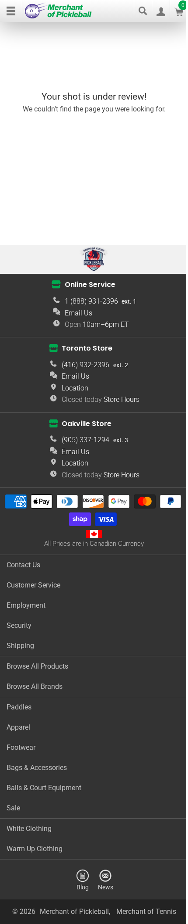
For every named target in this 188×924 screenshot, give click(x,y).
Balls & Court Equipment (44, 788)
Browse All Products (37, 666)
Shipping (20, 645)
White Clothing (29, 828)
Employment (26, 605)
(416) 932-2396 (85, 365)
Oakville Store (86, 424)
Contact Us (23, 565)
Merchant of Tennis (146, 911)
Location (75, 388)
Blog (83, 887)
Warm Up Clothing (35, 849)
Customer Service (33, 585)
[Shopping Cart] (178, 14)
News (105, 887)
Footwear (21, 747)
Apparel (18, 727)
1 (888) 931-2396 (91, 301)
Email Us (78, 313)
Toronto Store (87, 348)
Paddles (19, 707)
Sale (13, 808)
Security (19, 625)
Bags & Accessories (37, 767)
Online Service (90, 284)
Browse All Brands (35, 686)
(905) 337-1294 (85, 440)
